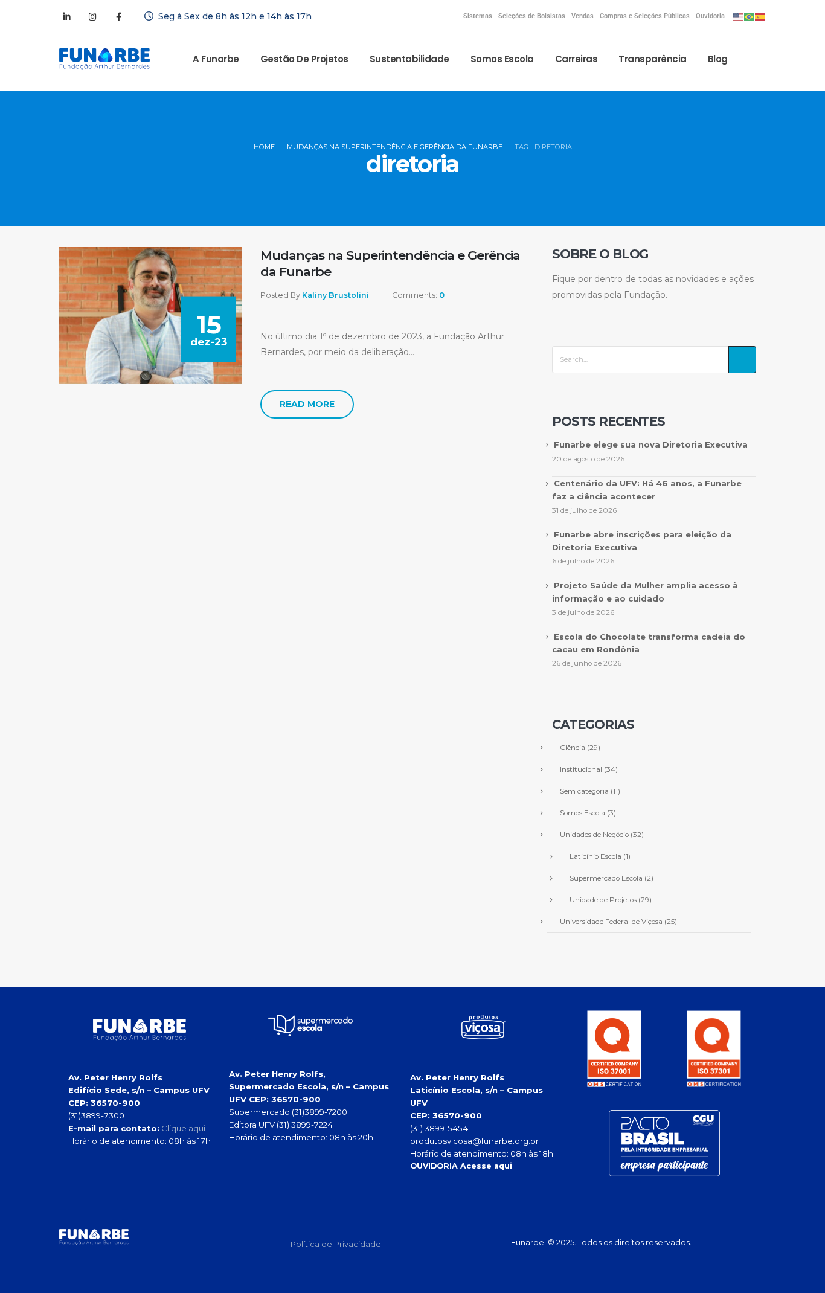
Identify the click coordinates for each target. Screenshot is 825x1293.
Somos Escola (502, 59)
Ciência (572, 747)
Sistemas (477, 16)
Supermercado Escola (606, 878)
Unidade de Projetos (603, 900)
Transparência (652, 59)
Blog (718, 59)
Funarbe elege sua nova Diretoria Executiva (651, 444)
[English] (738, 16)
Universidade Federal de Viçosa (611, 921)
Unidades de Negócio (594, 834)
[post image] (150, 316)
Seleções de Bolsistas (531, 16)
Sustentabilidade (409, 59)
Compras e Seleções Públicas (645, 16)
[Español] (760, 16)
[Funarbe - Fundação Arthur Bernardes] (104, 59)
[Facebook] (118, 16)
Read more (307, 404)
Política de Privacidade (336, 1244)
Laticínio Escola (595, 856)
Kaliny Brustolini (335, 295)
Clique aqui (183, 1128)
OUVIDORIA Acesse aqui (461, 1165)
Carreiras (576, 59)
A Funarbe (216, 59)
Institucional (581, 769)
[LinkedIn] (66, 16)
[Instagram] (92, 16)
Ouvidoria (710, 16)
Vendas (582, 16)
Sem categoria (584, 791)
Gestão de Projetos (304, 59)
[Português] (749, 16)
